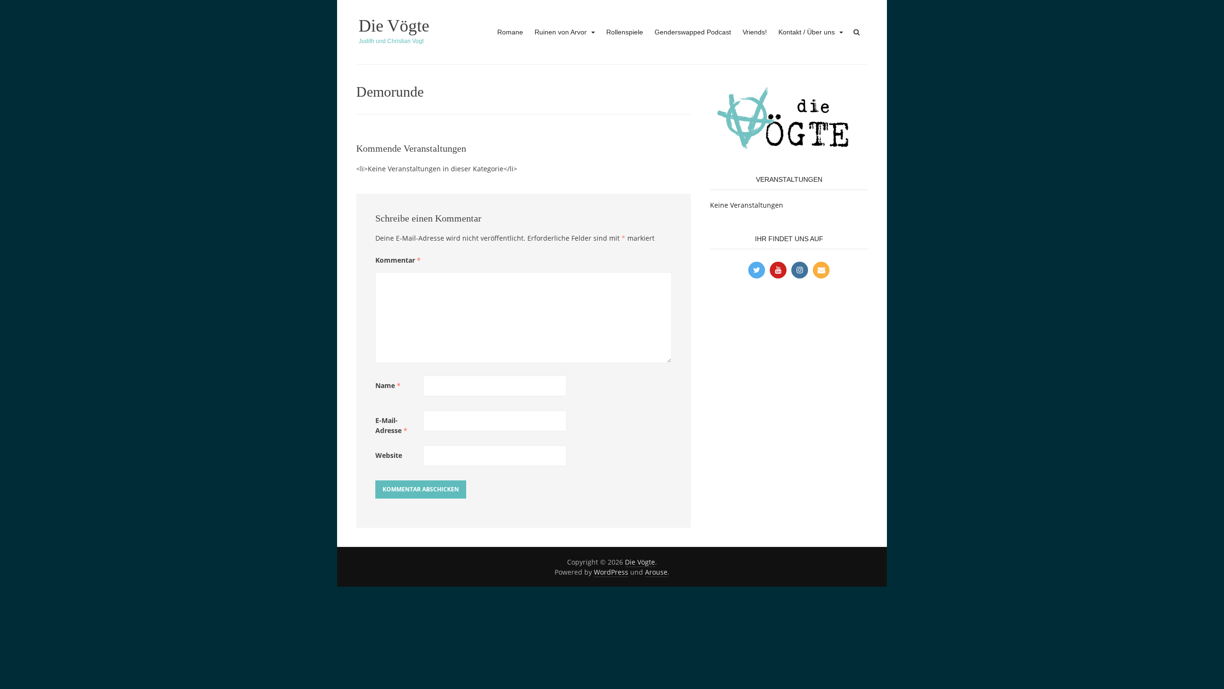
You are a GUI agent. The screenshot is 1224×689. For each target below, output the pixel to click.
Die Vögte (394, 25)
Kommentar (398, 260)
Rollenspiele (624, 32)
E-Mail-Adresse (391, 425)
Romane (510, 32)
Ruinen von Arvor (561, 32)
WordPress (611, 572)
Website (388, 455)
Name (388, 385)
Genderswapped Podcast (693, 32)
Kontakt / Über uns (806, 32)
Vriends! (755, 32)
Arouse (656, 572)
